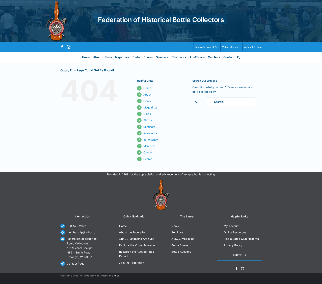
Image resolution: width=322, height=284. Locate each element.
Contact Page (75, 263)
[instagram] (68, 47)
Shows (147, 120)
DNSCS (115, 275)
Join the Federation (131, 262)
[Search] (238, 57)
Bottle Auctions (181, 251)
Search (147, 159)
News (147, 101)
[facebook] (62, 47)
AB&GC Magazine (182, 238)
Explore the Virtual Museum (137, 245)
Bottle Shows (179, 245)
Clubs (147, 114)
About (147, 94)
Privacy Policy (233, 245)
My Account (231, 226)
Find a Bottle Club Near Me (241, 238)
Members (149, 146)
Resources (150, 133)
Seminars (149, 126)
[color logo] (161, 181)
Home (147, 88)
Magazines (150, 107)
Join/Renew (150, 139)
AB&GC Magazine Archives (136, 238)
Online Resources (235, 232)
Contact (148, 152)
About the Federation (132, 232)
